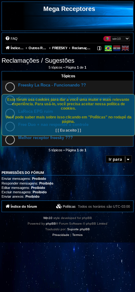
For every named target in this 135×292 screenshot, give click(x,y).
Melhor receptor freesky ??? (45, 137)
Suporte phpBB (78, 229)
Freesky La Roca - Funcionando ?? (52, 85)
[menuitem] (11, 38)
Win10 (47, 218)
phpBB (51, 223)
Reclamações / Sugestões (38, 60)
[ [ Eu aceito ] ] (68, 130)
